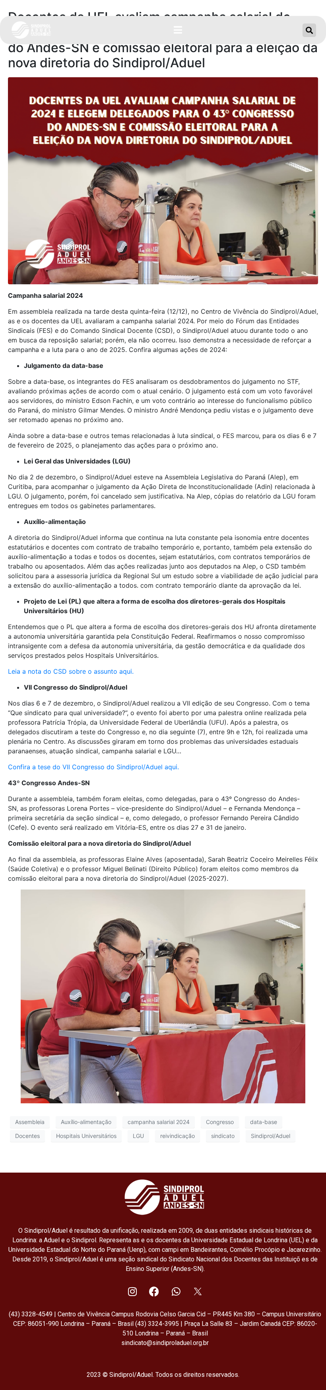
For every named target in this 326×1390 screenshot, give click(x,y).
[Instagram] (132, 1292)
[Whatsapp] (176, 1292)
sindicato (223, 1135)
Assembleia (30, 1121)
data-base (263, 1121)
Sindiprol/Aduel (270, 1135)
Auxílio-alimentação (86, 1121)
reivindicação (177, 1135)
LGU (138, 1135)
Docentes (27, 1135)
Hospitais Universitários (86, 1135)
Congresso (220, 1121)
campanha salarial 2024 (159, 1121)
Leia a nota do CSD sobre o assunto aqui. (71, 671)
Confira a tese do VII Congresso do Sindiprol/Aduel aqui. (93, 767)
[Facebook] (154, 1292)
